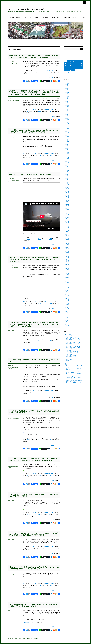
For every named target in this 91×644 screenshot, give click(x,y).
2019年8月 (67, 191)
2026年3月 (67, 88)
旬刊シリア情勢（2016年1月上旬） (72, 351)
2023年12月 (67, 123)
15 (68, 65)
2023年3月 (67, 135)
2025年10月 (67, 94)
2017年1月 (67, 231)
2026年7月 (67, 83)
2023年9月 (67, 127)
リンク (66, 363)
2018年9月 (67, 205)
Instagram (52, 17)
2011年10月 (67, 313)
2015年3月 (67, 260)
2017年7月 (67, 223)
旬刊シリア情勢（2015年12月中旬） (72, 348)
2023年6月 (67, 131)
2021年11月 (67, 156)
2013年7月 (67, 286)
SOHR (49, 72)
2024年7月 (67, 114)
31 (73, 70)
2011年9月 (67, 315)
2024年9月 (67, 111)
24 (73, 67)
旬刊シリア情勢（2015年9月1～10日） (73, 335)
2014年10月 (67, 266)
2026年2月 (67, 89)
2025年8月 (67, 97)
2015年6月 (67, 256)
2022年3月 (67, 150)
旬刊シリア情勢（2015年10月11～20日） (73, 341)
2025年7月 (67, 98)
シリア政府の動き (11, 137)
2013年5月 (67, 289)
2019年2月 (67, 199)
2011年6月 (67, 319)
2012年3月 (67, 307)
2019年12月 (67, 186)
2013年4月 (67, 290)
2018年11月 (67, 203)
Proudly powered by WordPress (32, 638)
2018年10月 (67, 204)
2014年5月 (67, 273)
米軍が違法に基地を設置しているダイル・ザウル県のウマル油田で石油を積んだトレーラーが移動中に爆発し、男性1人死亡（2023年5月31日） (33, 56)
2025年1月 (67, 106)
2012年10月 (67, 298)
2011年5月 (67, 320)
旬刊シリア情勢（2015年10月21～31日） (73, 342)
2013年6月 (67, 287)
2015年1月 (67, 263)
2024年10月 (67, 110)
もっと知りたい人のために (27, 17)
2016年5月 (67, 242)
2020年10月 (67, 173)
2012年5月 (67, 304)
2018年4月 (67, 212)
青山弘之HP (59, 17)
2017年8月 (67, 222)
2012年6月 (67, 303)
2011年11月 (67, 312)
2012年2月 (67, 308)
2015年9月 (67, 252)
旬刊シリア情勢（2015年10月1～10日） (73, 339)
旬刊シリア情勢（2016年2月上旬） (72, 355)
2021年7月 (67, 161)
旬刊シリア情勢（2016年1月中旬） (72, 352)
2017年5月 (67, 226)
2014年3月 (67, 276)
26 (78, 67)
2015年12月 (67, 248)
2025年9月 (67, 96)
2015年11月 (67, 250)
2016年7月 (67, 239)
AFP (24, 70)
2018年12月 (67, 201)
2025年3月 (67, 103)
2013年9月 (67, 283)
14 (65, 65)
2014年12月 (67, 264)
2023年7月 (67, 130)
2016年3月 (67, 244)
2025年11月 (67, 93)
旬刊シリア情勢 (68, 334)
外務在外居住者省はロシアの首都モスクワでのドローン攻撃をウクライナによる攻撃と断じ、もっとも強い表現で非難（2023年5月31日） (33, 131)
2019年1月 (67, 200)
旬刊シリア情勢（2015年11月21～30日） (73, 346)
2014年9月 (67, 268)
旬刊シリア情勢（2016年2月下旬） (72, 358)
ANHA (34, 70)
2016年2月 (67, 246)
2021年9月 (67, 158)
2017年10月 (67, 220)
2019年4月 (67, 196)
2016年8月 (67, 238)
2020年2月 (67, 183)
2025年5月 (67, 101)
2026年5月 (67, 85)
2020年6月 (67, 178)
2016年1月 (67, 247)
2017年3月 (67, 229)
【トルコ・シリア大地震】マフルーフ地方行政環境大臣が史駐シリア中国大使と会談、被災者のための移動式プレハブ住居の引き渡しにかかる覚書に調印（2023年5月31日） (33, 259)
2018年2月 (67, 214)
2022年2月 (67, 152)
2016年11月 (67, 234)
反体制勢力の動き (11, 100)
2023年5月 (67, 132)
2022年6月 (67, 147)
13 (81, 63)
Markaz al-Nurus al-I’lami (33, 514)
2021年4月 (67, 165)
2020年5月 (67, 179)
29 (68, 70)
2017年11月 (67, 218)
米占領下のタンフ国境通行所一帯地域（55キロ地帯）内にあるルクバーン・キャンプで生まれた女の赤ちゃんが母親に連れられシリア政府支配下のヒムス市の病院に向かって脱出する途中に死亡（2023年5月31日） (34, 92)
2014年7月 (67, 270)
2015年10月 (67, 251)
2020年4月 (67, 180)
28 (65, 70)
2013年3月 (67, 291)
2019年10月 (67, 188)
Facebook (37, 17)
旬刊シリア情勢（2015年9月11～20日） (73, 337)
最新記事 (18, 17)
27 (81, 67)
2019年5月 (67, 195)
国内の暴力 (10, 63)
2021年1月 (67, 169)
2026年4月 (67, 87)
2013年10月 (67, 282)
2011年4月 (67, 321)
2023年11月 (67, 124)
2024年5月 (67, 117)
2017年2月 (67, 230)
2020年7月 (67, 176)
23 (70, 67)
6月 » (79, 72)
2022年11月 (67, 140)
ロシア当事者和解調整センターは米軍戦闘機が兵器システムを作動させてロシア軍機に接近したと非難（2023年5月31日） (33, 605)
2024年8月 (67, 113)
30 (70, 70)
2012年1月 (67, 309)
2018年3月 (67, 213)
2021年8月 (67, 160)
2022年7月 (67, 145)
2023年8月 (67, 128)
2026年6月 (67, 84)
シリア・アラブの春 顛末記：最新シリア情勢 (26, 9)
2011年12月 (67, 311)
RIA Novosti (26, 622)
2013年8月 (67, 285)
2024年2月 (67, 120)
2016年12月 (67, 233)
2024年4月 (67, 118)
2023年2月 (67, 136)
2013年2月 (67, 293)
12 (78, 63)
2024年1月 (67, 122)
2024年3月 (67, 119)
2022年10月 (67, 141)
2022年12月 (67, 139)
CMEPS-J (83, 17)
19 (78, 65)
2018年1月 (67, 216)
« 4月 (68, 72)
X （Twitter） (45, 17)
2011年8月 (67, 316)
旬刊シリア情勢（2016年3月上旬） (72, 359)
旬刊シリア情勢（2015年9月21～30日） (73, 338)
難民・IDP (11, 101)
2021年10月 (67, 157)
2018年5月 (67, 210)
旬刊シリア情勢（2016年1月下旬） (72, 354)
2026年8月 (67, 81)
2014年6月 (67, 272)
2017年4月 (67, 227)
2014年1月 (67, 278)
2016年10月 (67, 235)
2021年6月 (67, 162)
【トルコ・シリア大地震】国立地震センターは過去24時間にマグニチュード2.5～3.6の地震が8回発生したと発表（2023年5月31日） (34, 568)
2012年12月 (67, 295)
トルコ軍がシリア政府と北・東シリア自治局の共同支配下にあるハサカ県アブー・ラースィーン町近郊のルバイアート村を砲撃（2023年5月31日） (33, 459)
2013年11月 (67, 281)
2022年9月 (67, 143)
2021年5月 (67, 163)
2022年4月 (67, 149)
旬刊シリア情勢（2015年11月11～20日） (73, 344)
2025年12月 (67, 92)
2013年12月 (67, 279)
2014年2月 (67, 277)
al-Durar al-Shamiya (48, 70)
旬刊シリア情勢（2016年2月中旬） (72, 356)
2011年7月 (67, 317)
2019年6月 (67, 193)
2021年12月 (67, 154)
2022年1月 (67, 153)
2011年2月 (67, 324)
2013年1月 (67, 294)
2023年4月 (67, 133)
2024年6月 (67, 115)
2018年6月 (67, 209)
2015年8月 (67, 253)
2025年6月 (67, 100)
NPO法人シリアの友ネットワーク (71, 17)
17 (73, 65)
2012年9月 (67, 299)
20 (81, 65)
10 (73, 63)
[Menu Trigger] (84, 2)
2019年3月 (67, 197)
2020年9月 (67, 174)
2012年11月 (67, 296)
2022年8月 (67, 144)
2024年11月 (67, 109)
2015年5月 (67, 257)
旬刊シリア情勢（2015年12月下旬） (72, 350)
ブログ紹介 (11, 17)
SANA (39, 72)
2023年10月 (67, 126)
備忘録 (66, 364)
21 (65, 67)
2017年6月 (67, 225)
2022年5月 (67, 148)
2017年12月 (67, 217)
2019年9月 (67, 190)
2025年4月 (67, 102)
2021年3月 (67, 166)
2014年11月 (67, 265)
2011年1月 (67, 325)
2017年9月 (67, 221)
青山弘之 (52, 77)
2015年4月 (67, 259)
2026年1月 (67, 90)
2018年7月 (67, 208)
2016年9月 (67, 236)
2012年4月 (67, 306)
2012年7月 (67, 302)
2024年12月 (67, 107)
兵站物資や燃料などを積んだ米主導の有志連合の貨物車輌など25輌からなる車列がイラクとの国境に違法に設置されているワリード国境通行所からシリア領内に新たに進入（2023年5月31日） (33, 324)
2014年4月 (67, 274)
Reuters (28, 72)
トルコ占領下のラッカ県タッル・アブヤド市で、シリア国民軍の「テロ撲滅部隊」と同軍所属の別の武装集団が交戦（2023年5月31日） (33, 534)
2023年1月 (67, 137)
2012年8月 (67, 300)
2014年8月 (67, 269)
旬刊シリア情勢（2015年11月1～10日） (73, 343)
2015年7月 (67, 255)
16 (70, 65)
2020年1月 (67, 184)
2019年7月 (67, 192)
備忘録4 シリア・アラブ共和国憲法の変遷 (73, 373)
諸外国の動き (15, 63)
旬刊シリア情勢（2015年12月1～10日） (73, 347)
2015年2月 (67, 261)
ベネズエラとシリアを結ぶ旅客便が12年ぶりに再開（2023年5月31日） (31, 174)
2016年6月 (67, 240)
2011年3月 (67, 323)
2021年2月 (67, 167)
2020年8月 (67, 175)
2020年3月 (67, 182)
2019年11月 (67, 187)
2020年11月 (67, 171)
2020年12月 (67, 170)
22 (68, 67)
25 (76, 67)
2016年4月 (67, 243)
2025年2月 (67, 105)
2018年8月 (67, 206)
